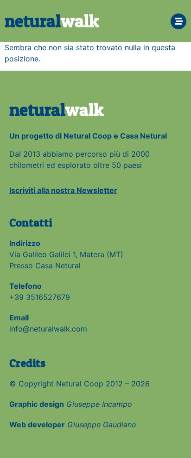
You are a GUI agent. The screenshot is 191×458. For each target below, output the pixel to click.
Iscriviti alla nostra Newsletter (63, 190)
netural (52, 20)
